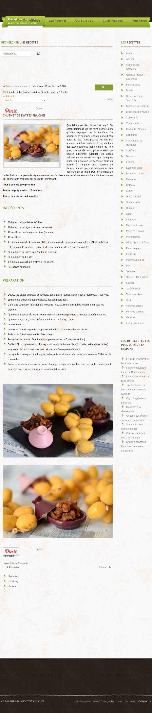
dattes (12, 586)
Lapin (129, 213)
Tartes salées (133, 288)
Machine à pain (134, 225)
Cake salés (132, 117)
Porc (128, 265)
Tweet (39, 108)
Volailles (130, 317)
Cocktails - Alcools (136, 129)
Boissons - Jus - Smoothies (134, 98)
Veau (129, 300)
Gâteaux (130, 185)
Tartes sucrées (134, 294)
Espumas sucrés (135, 173)
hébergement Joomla (88, 701)
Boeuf (129, 90)
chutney (13, 581)
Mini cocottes (133, 236)
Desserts (131, 156)
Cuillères (131, 150)
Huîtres (130, 208)
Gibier (129, 190)
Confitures (131, 135)
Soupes (130, 283)
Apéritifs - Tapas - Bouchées (135, 76)
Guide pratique (113, 20)
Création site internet (126, 701)
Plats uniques (133, 248)
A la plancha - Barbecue (133, 66)
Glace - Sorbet (134, 196)
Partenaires (139, 20)
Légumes (131, 219)
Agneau (130, 59)
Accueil (35, 20)
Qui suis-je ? (84, 20)
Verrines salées (134, 306)
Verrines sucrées (135, 311)
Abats (129, 53)
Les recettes (57, 20)
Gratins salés (133, 202)
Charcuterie (132, 123)
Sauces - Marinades (16, 86)
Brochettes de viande (137, 112)
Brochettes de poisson (138, 106)
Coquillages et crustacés (134, 142)
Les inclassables (135, 323)
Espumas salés (134, 167)
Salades (130, 271)
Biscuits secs (133, 84)
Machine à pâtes (135, 231)
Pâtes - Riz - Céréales (138, 242)
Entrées (130, 162)
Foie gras (131, 179)
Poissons (131, 254)
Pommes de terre (135, 259)
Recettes (14, 576)
